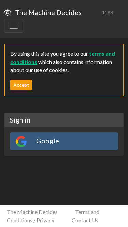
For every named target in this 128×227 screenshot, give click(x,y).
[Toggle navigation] (13, 26)
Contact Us (85, 220)
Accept (21, 85)
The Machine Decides (48, 12)
